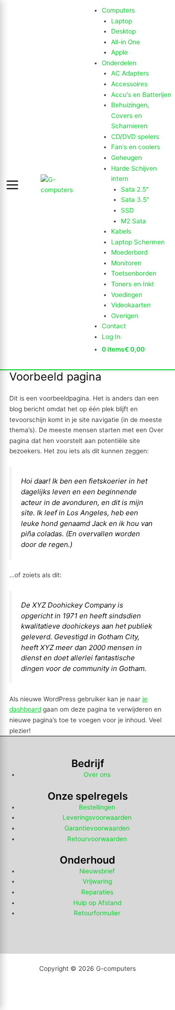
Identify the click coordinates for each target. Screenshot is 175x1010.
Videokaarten (131, 305)
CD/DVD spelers (135, 136)
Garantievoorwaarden (97, 828)
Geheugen (126, 157)
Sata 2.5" (135, 189)
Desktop (123, 31)
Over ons (97, 774)
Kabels (121, 231)
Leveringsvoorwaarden (97, 817)
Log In (111, 336)
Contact (114, 326)
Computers (118, 10)
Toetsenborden (133, 273)
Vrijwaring (97, 881)
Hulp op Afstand (97, 902)
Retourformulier (97, 913)
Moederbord (129, 252)
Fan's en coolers (135, 147)
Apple (119, 52)
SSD (127, 210)
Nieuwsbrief (97, 871)
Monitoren (126, 263)
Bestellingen (97, 807)
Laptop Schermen (138, 242)
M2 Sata (133, 221)
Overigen (124, 315)
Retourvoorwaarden (97, 839)
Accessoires (129, 84)
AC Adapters (130, 73)
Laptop (121, 21)
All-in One (125, 42)
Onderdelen (119, 63)
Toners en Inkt (132, 284)
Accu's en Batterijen (141, 94)
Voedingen (126, 294)
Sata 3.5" (135, 199)
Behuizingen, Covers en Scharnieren (130, 115)
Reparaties (97, 892)
